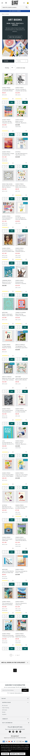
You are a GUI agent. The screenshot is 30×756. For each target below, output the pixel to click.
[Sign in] (24, 3)
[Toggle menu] (2, 3)
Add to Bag (12, 102)
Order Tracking (5, 707)
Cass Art (3, 698)
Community (5, 718)
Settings (5, 753)
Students (4, 714)
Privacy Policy (7, 750)
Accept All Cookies (17, 753)
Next (18, 655)
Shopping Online (6, 702)
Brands (3, 712)
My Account (5, 705)
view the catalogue (15, 37)
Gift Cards (4, 709)
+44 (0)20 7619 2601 (21, 737)
